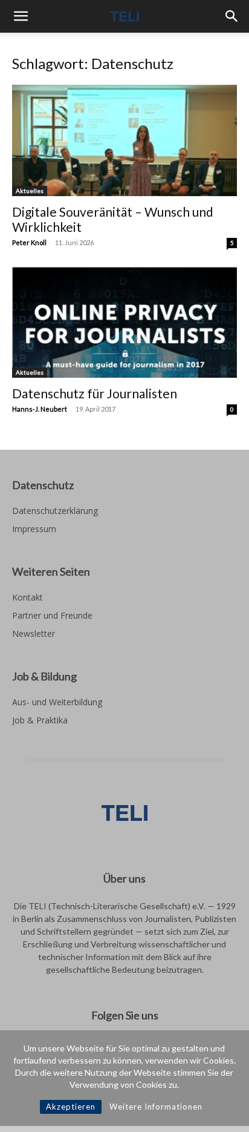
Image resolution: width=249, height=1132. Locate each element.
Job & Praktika (40, 720)
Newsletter (33, 633)
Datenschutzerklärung (55, 510)
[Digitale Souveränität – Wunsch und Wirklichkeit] (124, 140)
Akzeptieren (70, 1106)
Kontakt (27, 597)
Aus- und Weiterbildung (57, 702)
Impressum (34, 529)
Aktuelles (30, 190)
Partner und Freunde (52, 615)
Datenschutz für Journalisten (94, 393)
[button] (20, 16)
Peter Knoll (29, 242)
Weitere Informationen (155, 1106)
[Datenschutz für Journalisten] (124, 322)
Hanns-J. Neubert (39, 409)
